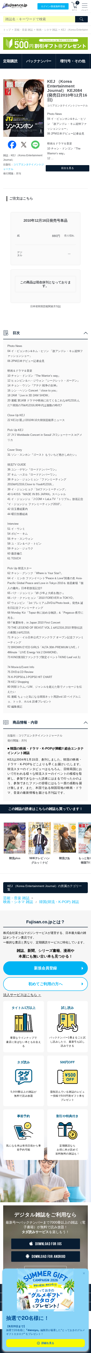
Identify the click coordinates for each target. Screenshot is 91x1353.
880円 (56, 236)
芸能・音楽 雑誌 (23, 29)
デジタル (19, 254)
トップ (7, 29)
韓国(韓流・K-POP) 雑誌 (59, 902)
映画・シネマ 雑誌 (46, 29)
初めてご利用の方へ (45, 984)
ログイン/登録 (53, 6)
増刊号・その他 (72, 61)
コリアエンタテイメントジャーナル (40, 735)
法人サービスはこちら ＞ (22, 995)
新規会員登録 (45, 968)
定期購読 (10, 61)
